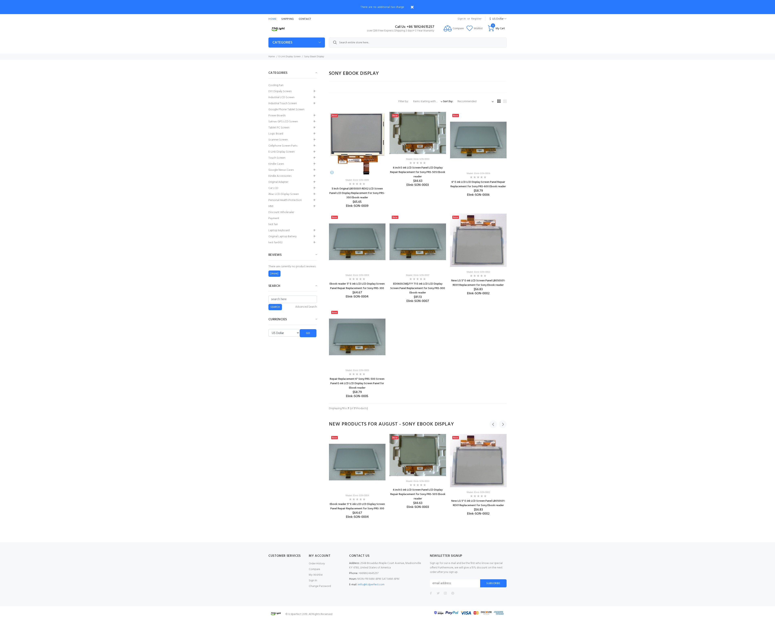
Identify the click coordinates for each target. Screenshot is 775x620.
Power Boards (277, 115)
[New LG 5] (478, 240)
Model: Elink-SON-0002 (478, 272)
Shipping (287, 19)
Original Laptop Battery (282, 236)
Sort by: (448, 101)
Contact (305, 19)
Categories (282, 43)
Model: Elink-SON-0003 (417, 159)
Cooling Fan (275, 85)
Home (272, 19)
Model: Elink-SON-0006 (478, 174)
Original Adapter (278, 182)
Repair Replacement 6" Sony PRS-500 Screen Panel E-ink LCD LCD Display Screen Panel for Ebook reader (357, 383)
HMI (270, 206)
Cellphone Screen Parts (282, 146)
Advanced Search (306, 307)
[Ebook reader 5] (357, 242)
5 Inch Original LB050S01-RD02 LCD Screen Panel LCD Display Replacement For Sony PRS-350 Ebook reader (357, 193)
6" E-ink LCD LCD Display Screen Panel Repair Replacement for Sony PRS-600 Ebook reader (478, 184)
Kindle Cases (276, 164)
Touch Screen (276, 158)
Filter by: (403, 101)
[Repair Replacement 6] (357, 337)
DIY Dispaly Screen (280, 91)
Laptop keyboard (279, 230)
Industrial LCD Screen (281, 97)
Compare (314, 569)
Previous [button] (493, 424)
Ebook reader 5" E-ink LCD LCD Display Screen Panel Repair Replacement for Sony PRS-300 (357, 286)
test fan (273, 224)
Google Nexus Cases (281, 170)
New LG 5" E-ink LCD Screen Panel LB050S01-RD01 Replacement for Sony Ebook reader (478, 282)
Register (476, 18)
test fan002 (275, 242)
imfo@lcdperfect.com (371, 584)
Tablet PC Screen (278, 127)
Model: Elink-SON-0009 (357, 180)
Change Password (320, 586)
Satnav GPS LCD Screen (283, 121)
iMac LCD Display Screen (283, 194)
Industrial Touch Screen (282, 103)
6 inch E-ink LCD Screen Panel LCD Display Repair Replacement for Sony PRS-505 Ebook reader (417, 172)
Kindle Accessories (279, 176)
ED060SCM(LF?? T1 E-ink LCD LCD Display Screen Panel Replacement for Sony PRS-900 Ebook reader (417, 288)
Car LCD (273, 188)
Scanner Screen (278, 139)
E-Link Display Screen (290, 57)
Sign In (462, 18)
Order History (317, 563)
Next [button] (503, 424)
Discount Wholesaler (281, 212)
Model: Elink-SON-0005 (357, 370)
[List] (505, 101)
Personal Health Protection (285, 200)
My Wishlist (316, 575)
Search (274, 286)
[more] (274, 274)
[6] (478, 140)
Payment (273, 218)
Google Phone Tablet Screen (286, 109)
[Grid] (499, 101)
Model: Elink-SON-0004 (357, 275)
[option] (357, 476)
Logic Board (275, 133)
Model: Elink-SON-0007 (417, 275)
